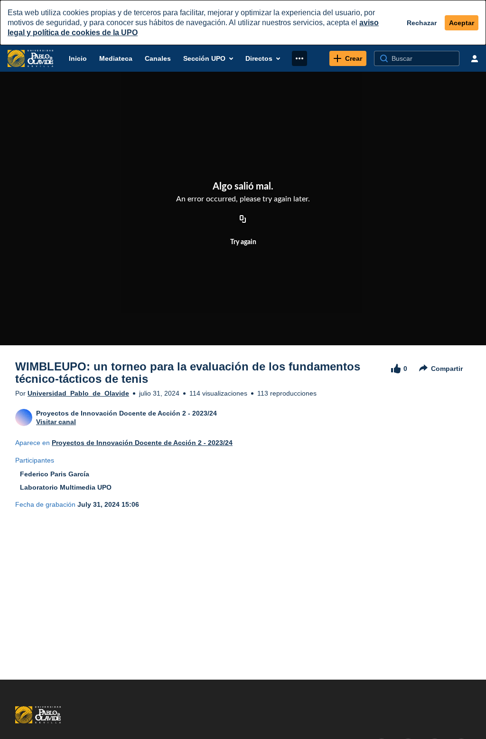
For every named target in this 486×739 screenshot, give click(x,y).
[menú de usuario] (474, 58)
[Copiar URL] (243, 219)
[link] (347, 58)
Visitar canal (56, 422)
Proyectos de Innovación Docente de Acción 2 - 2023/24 (142, 442)
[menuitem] (77, 58)
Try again (243, 242)
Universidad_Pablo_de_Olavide (78, 393)
